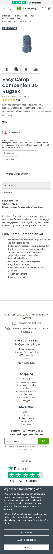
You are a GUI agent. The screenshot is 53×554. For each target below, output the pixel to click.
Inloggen (26, 400)
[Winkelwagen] (49, 8)
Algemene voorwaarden (26, 391)
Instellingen (26, 532)
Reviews (8, 192)
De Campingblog (26, 418)
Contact (26, 379)
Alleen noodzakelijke (26, 540)
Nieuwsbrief (26, 421)
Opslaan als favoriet (18, 174)
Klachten (26, 388)
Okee (26, 547)
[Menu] (4, 8)
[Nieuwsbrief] (43, 441)
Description (10, 185)
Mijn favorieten (26, 394)
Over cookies (26, 424)
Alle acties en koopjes (26, 397)
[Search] (9, 8)
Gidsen (26, 415)
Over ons (26, 412)
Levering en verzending (26, 382)
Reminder (10, 159)
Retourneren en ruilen (26, 385)
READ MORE (7, 116)
